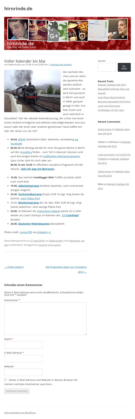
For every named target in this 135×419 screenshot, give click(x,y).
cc (50, 232)
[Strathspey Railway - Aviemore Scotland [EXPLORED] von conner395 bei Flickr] (32, 111)
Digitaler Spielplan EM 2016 (112, 84)
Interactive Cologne (48, 211)
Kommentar (12, 300)
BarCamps (75, 240)
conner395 (26, 232)
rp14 (50, 244)
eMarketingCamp (28, 185)
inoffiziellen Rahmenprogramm (61, 156)
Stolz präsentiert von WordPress (20, 412)
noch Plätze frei (30, 198)
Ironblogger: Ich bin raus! (111, 110)
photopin (42, 232)
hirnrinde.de (18, 8)
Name (8, 339)
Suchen (102, 60)
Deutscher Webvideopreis (33, 223)
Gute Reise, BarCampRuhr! (111, 97)
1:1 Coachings (70, 215)
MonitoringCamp (28, 202)
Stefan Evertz (56, 240)
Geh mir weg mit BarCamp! (37, 169)
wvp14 (57, 244)
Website (9, 366)
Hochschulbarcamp (30, 194)
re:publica (26, 152)
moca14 (42, 244)
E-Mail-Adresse (14, 352)
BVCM (21, 139)
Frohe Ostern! (14, 267)
